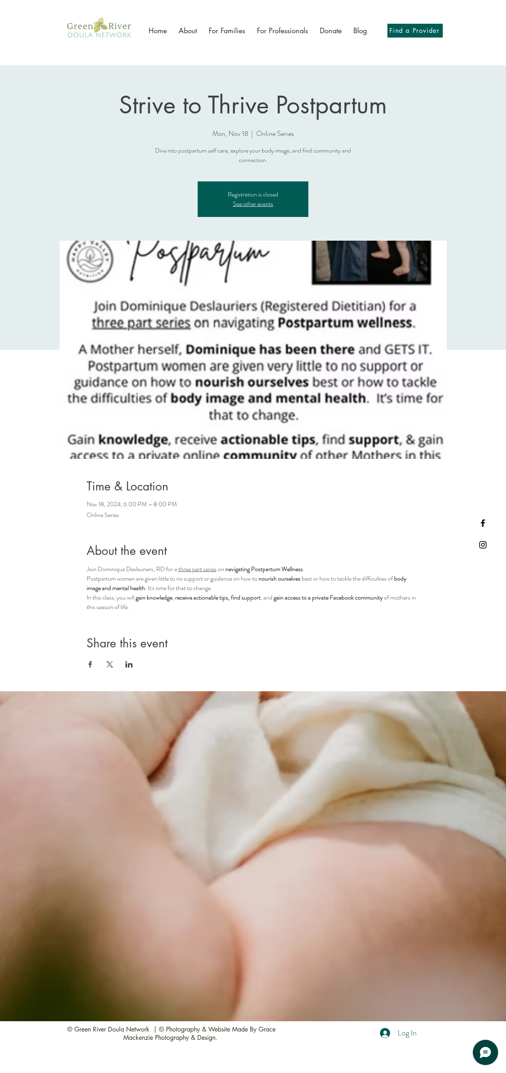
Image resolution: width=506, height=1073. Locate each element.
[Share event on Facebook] (90, 664)
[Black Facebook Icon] (483, 523)
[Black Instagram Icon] (483, 545)
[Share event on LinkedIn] (129, 664)
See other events (253, 203)
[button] (227, 30)
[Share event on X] (109, 664)
